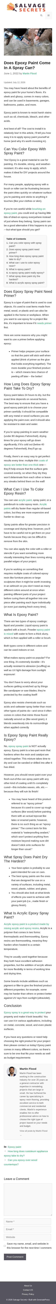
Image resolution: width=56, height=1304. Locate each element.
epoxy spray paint (18, 746)
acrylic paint (25, 500)
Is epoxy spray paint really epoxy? (26, 272)
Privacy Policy (28, 1294)
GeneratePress (43, 1300)
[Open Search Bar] (41, 15)
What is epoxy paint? (20, 269)
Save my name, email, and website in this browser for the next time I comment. (29, 1245)
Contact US (28, 1290)
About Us (28, 1286)
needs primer (44, 323)
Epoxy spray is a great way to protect (24, 1012)
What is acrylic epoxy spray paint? (26, 283)
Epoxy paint (14, 1147)
